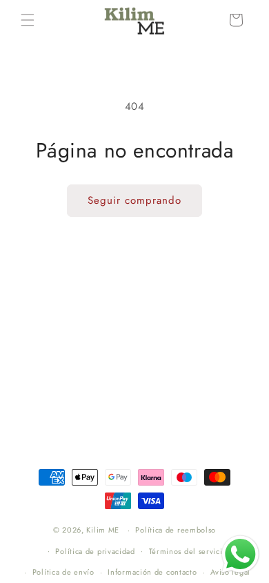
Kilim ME (102, 529)
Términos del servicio (188, 551)
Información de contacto (152, 571)
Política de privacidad (94, 551)
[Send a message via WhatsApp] (240, 554)
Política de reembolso (175, 529)
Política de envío (63, 571)
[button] (27, 20)
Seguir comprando (134, 200)
